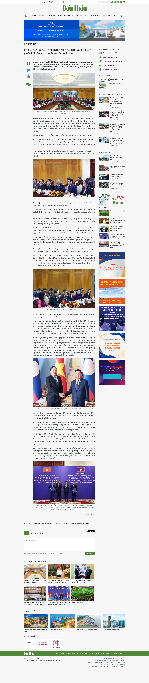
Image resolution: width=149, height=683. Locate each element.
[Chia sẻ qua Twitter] (28, 70)
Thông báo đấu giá (108, 65)
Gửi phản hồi (122, 94)
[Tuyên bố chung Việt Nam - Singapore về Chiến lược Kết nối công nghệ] (59, 593)
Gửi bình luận (90, 553)
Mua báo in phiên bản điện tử (92, 653)
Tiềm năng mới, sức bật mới (32, 629)
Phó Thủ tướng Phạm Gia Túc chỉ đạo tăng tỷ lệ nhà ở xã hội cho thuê (58, 581)
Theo (89, 514)
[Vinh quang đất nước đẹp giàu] (62, 621)
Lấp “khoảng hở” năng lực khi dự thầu (117, 167)
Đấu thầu (42, 16)
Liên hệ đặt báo (79, 653)
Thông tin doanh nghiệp (113, 16)
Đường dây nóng (107, 94)
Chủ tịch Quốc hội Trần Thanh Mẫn (43, 523)
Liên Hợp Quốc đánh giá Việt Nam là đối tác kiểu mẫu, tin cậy (82, 581)
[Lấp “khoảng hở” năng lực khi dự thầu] (104, 168)
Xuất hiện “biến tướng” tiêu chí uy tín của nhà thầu (116, 157)
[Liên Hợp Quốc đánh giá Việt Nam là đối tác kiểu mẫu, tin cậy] (82, 571)
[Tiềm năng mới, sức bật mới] (36, 621)
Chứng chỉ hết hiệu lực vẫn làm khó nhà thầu (116, 175)
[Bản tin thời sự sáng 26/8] (82, 593)
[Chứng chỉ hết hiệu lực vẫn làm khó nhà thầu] (104, 177)
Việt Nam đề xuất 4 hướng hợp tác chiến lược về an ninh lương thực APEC (35, 603)
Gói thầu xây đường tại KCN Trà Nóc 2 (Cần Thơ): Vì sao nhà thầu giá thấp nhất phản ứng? (117, 140)
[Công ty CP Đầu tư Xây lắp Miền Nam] (56, 644)
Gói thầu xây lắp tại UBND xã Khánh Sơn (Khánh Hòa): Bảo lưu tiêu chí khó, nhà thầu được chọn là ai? (117, 127)
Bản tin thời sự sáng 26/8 (78, 602)
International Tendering (110, 57)
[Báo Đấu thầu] (29, 653)
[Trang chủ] (26, 16)
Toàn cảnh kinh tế (65, 16)
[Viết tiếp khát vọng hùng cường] (115, 621)
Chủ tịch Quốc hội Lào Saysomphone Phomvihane (76, 523)
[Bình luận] (28, 83)
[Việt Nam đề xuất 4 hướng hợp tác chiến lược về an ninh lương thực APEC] (35, 593)
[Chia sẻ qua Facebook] (28, 64)
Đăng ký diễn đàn (115, 653)
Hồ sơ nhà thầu (82, 16)
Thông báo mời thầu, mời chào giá (113, 61)
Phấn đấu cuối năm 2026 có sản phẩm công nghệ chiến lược (35, 581)
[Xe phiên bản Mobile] (121, 2)
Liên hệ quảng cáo (70, 653)
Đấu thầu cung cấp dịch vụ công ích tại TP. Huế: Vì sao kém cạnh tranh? (116, 185)
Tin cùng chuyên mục (35, 561)
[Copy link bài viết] (28, 76)
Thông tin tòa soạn (59, 653)
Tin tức (33, 16)
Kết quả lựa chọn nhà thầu (111, 53)
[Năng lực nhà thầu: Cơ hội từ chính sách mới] (89, 621)
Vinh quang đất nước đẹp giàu (59, 629)
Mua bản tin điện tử (104, 653)
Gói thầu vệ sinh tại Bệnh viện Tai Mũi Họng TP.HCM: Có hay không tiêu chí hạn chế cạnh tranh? (117, 101)
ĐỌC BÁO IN (104, 75)
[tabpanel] (36, 622)
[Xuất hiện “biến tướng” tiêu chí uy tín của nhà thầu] (104, 158)
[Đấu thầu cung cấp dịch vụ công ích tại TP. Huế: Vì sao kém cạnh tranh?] (104, 185)
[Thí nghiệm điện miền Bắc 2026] (29, 644)
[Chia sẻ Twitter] (118, 2)
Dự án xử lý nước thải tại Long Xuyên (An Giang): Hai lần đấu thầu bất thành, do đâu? (117, 114)
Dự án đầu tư (95, 16)
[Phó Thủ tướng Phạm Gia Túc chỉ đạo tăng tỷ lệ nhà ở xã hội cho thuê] (59, 571)
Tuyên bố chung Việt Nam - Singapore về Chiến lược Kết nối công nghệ (59, 603)
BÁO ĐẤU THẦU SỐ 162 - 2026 (116, 80)
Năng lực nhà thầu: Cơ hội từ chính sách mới (88, 630)
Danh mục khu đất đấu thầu (111, 69)
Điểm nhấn (104, 152)
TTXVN (91, 514)
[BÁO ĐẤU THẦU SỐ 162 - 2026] (103, 84)
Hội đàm (57, 523)
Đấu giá (52, 16)
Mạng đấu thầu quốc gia (49, 2)
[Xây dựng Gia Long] (43, 644)
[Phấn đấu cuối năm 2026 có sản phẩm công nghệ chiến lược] (35, 571)
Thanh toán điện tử (61, 2)
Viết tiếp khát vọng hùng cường (112, 629)
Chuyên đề (29, 611)
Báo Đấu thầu (74, 9)
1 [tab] (124, 636)
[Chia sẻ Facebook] (115, 2)
